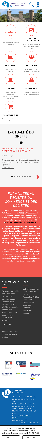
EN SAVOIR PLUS (32, 433)
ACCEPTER (31, 437)
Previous (5, 269)
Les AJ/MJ (27, 300)
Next (37, 177)
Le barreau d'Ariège (31, 289)
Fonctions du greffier (10, 332)
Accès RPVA (7, 310)
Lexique (26, 313)
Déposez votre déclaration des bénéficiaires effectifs (10, 304)
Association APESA (31, 297)
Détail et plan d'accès (29, 423)
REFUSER (10, 437)
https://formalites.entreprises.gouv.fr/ (21, 222)
